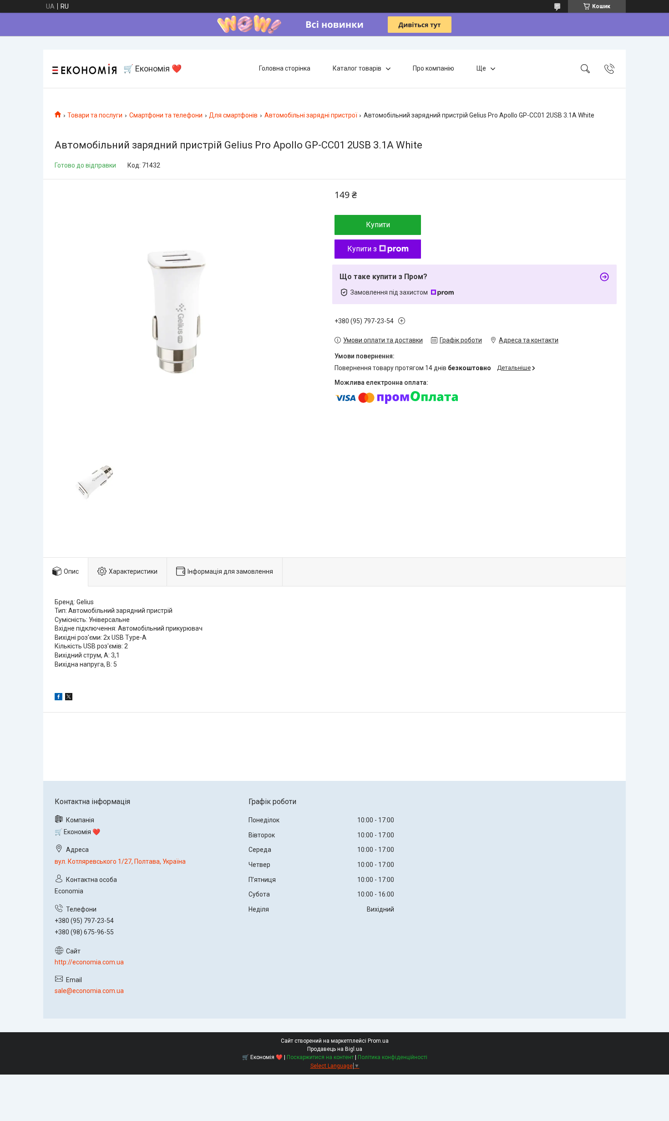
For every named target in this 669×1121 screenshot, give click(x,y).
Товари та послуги (94, 115)
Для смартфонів (233, 115)
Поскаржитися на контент (320, 1057)
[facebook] (58, 698)
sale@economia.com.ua (89, 990)
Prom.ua (378, 1041)
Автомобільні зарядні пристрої (310, 115)
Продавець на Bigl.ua (334, 1049)
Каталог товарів (357, 68)
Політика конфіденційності (392, 1057)
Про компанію (433, 68)
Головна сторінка (284, 68)
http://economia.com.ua (89, 962)
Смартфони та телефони (166, 115)
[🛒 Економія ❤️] (84, 69)
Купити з (362, 249)
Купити (378, 224)
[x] (68, 698)
